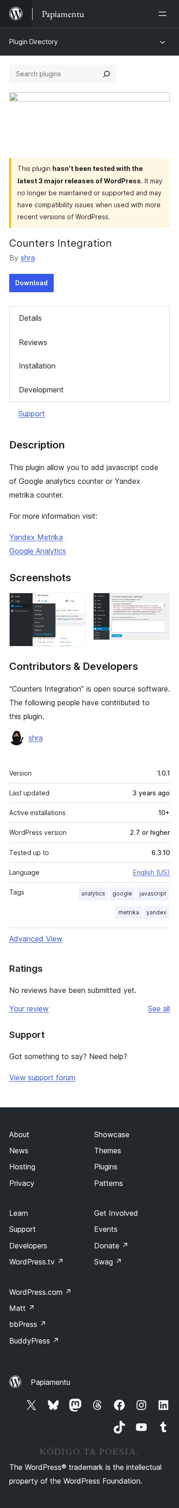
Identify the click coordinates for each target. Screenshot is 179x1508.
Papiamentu (50, 1382)
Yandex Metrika (36, 537)
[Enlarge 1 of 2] (73, 605)
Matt (22, 1308)
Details (30, 318)
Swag (108, 1261)
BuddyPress (34, 1340)
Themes (107, 1150)
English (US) (151, 872)
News (18, 1150)
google (122, 893)
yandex (156, 912)
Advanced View (35, 938)
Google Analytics (37, 551)
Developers (28, 1245)
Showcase (111, 1134)
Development (41, 389)
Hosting (22, 1166)
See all (159, 1008)
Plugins (105, 1166)
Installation (37, 365)
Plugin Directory (33, 41)
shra (28, 257)
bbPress (27, 1324)
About (19, 1134)
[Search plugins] (106, 74)
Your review (29, 1008)
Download (31, 283)
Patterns (108, 1183)
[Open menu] (164, 14)
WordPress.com (40, 1292)
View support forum (42, 1077)
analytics (93, 893)
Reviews (33, 342)
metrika (128, 912)
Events (105, 1229)
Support (31, 413)
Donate (111, 1245)
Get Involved (116, 1213)
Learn (18, 1213)
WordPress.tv (36, 1261)
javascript (153, 893)
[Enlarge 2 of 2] (157, 605)
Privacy (21, 1183)
